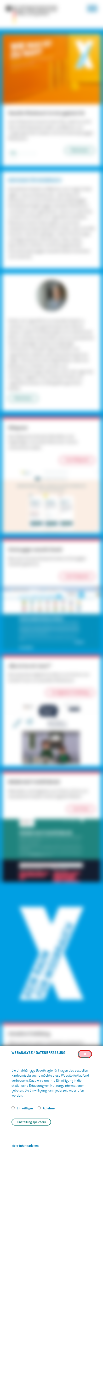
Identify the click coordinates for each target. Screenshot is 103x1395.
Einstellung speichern (31, 1122)
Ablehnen (50, 1108)
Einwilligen (25, 1108)
